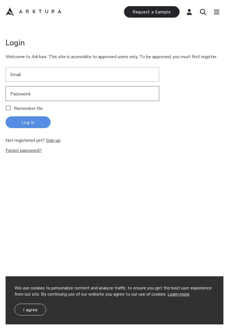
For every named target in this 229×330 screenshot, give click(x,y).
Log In (28, 122)
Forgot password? (24, 150)
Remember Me (28, 108)
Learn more (179, 294)
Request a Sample (152, 12)
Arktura (33, 12)
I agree (30, 310)
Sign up (53, 140)
